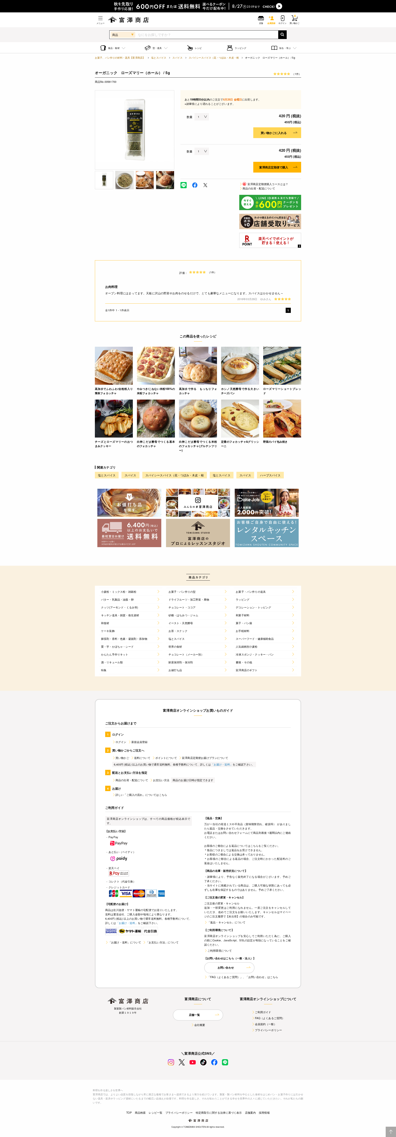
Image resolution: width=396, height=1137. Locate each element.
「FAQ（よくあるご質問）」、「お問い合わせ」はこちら (242, 977)
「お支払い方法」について (162, 942)
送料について (142, 758)
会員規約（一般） (266, 1024)
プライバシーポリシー (268, 1030)
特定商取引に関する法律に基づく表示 (219, 1113)
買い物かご (122, 758)
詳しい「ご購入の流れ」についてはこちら (141, 795)
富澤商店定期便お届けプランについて (205, 758)
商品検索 (140, 1113)
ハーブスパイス (270, 475)
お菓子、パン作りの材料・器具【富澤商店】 (120, 57)
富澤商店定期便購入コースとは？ (265, 184)
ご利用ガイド (263, 1012)
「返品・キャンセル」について (226, 922)
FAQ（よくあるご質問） (270, 1018)
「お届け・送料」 (222, 764)
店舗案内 (250, 1113)
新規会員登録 (139, 742)
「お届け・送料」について (124, 942)
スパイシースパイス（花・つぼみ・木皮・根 (214, 57)
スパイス (177, 57)
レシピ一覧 (155, 1113)
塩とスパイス (158, 57)
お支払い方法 (161, 780)
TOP (129, 1113)
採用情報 (264, 1113)
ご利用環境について (219, 950)
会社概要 (199, 1025)
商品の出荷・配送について (259, 188)
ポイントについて (166, 758)
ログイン (121, 742)
